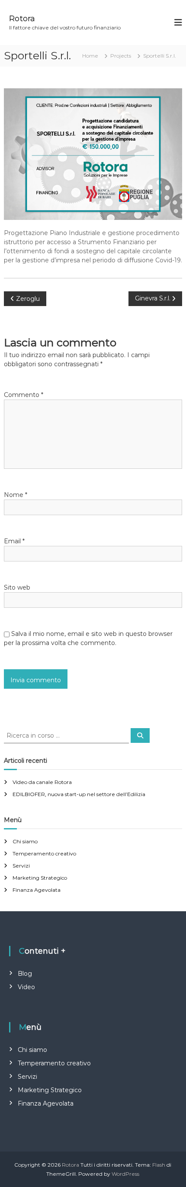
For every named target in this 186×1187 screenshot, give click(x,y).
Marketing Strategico (40, 877)
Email (14, 541)
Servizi (21, 865)
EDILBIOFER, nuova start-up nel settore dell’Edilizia (79, 794)
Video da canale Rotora (42, 782)
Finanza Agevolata (37, 890)
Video (26, 987)
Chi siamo (25, 841)
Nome (15, 495)
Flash (158, 1164)
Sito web (17, 587)
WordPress (125, 1174)
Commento (23, 395)
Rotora (22, 18)
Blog (25, 973)
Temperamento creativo (44, 853)
